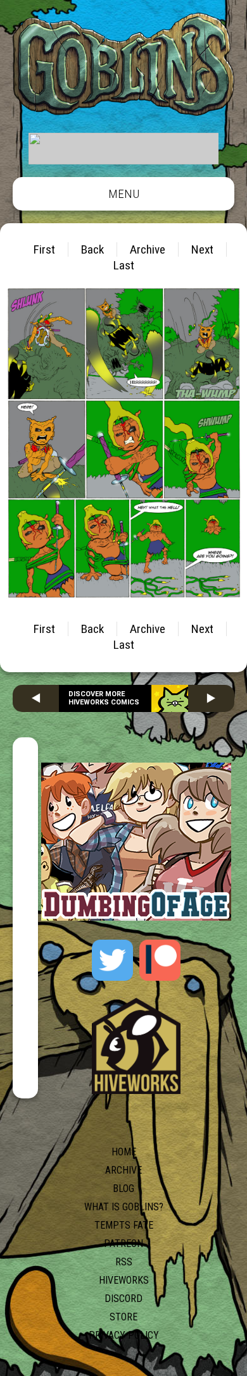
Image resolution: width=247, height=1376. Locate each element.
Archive (147, 249)
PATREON (123, 1244)
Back (92, 249)
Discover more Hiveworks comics (103, 698)
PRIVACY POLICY (124, 1335)
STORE (123, 1317)
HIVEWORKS (124, 1280)
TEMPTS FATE (123, 1225)
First (44, 249)
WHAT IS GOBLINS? (123, 1207)
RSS (123, 1262)
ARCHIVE (123, 1170)
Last (123, 265)
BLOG (123, 1188)
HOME (123, 1152)
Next (202, 249)
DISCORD (123, 1299)
